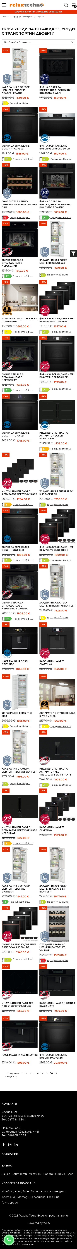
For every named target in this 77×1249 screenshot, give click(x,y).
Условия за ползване (15, 1191)
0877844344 (13, 1237)
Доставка (9, 1197)
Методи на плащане (31, 1197)
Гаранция (53, 1197)
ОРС (72, 1232)
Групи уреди (10, 1202)
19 (56, 1073)
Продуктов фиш (20, 103)
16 (42, 1073)
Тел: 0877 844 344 (13, 1119)
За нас (6, 1174)
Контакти (19, 1174)
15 (38, 1073)
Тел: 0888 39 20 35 (14, 1135)
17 (47, 1073)
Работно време (54, 1174)
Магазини (35, 1174)
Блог (70, 1174)
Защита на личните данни (49, 1191)
